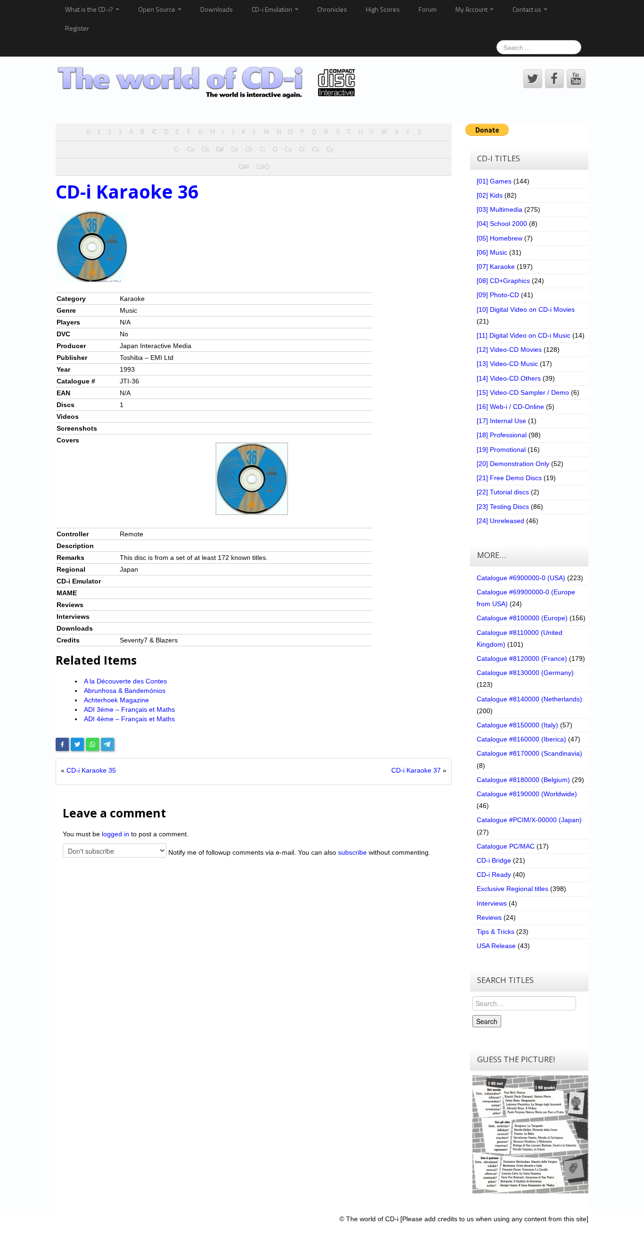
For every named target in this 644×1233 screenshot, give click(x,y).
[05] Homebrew (499, 238)
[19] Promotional (501, 449)
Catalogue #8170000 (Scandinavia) (529, 753)
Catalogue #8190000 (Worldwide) (527, 794)
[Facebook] (62, 744)
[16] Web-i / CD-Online (510, 406)
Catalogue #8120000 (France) (522, 658)
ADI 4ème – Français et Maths (129, 719)
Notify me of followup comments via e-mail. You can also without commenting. (298, 852)
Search (486, 1021)
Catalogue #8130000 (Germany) (525, 672)
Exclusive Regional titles (512, 888)
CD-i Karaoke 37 (416, 770)
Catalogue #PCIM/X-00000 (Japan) (529, 820)
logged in (115, 834)
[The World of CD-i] (208, 82)
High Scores (383, 9)
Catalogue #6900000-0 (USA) (521, 578)
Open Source (157, 9)
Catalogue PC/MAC (506, 846)
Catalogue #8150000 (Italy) (517, 725)
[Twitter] (77, 744)
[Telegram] (107, 744)
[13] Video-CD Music (507, 363)
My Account (472, 9)
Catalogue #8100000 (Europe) (522, 618)
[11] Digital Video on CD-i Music (523, 335)
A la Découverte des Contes (125, 681)
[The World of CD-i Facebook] (554, 78)
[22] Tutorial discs (503, 492)
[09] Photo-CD (498, 295)
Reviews (489, 917)
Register (77, 28)
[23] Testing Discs (503, 506)
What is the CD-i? (90, 9)
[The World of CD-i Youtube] (576, 78)
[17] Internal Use (501, 421)
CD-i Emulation (273, 9)
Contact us (527, 9)
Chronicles (332, 9)
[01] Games (494, 181)
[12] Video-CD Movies (509, 349)
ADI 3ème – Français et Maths (129, 709)
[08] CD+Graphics (503, 280)
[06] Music (492, 252)
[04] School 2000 (502, 223)
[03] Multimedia (499, 209)
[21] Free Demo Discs (509, 478)
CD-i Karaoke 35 (91, 770)
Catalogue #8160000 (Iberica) (521, 739)
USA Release (496, 946)
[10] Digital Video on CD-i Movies (526, 309)
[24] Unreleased (500, 521)
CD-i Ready (494, 874)
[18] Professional (502, 435)
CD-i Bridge (494, 860)
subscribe (352, 852)
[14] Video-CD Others (509, 378)
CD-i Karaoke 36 (127, 191)
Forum (428, 9)
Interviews (492, 903)
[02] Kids (490, 195)
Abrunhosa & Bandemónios (124, 690)
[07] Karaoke (496, 266)
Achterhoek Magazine (116, 700)
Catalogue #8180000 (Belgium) (523, 779)
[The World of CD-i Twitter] (532, 78)
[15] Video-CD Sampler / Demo (523, 392)
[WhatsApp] (92, 744)
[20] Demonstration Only (513, 463)
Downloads (216, 9)
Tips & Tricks (495, 931)
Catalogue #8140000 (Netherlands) (529, 699)
